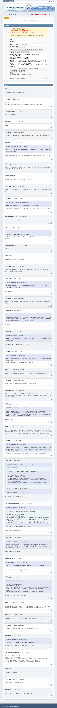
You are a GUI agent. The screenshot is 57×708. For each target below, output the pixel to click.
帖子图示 (12, 46)
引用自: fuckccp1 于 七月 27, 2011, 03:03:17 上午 (17, 282)
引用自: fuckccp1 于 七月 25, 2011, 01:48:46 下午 (17, 335)
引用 (51, 94)
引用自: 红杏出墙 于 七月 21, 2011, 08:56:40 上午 (17, 639)
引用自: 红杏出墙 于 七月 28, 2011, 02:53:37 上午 (17, 231)
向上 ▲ (53, 705)
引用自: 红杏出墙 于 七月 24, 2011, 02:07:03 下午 (18, 468)
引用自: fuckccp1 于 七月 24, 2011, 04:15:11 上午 (17, 444)
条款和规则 (48, 705)
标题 (11, 44)
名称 (11, 39)
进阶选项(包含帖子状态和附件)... (19, 71)
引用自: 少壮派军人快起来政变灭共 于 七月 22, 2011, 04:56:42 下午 (20, 581)
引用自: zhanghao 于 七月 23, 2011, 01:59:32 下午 (17, 562)
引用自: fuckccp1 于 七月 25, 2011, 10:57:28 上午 (17, 408)
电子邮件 (12, 41)
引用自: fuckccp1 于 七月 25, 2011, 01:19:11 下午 (17, 314)
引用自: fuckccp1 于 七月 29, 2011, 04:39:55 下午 (17, 146)
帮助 (44, 705)
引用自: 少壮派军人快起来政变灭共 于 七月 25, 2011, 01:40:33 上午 (20, 464)
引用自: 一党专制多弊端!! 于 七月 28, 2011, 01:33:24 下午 (18, 202)
